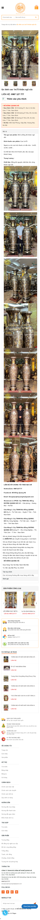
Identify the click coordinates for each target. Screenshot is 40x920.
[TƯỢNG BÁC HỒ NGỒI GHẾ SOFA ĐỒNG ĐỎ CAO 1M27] (6, 707)
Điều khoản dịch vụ (7, 818)
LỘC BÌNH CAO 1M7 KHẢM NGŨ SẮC (15, 611)
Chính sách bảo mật (8, 787)
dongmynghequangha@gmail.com (12, 883)
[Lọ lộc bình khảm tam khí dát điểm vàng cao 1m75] (29, 600)
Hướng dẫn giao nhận (8, 814)
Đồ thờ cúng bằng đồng (9, 847)
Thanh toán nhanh (13, 724)
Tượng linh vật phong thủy (10, 861)
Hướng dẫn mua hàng (8, 807)
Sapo (14, 913)
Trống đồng (5, 851)
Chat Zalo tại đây (30, 906)
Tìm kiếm (4, 766)
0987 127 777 (17, 94)
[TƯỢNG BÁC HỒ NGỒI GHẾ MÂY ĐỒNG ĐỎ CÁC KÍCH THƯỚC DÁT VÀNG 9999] (6, 659)
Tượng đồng (5, 840)
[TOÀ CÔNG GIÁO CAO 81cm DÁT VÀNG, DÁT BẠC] (6, 698)
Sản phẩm (5, 757)
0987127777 (16, 637)
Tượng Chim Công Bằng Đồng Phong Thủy (23, 676)
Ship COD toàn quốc (14, 718)
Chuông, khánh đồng (8, 858)
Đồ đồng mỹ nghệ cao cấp (10, 843)
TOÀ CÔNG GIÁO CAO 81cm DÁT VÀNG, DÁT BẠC (25, 695)
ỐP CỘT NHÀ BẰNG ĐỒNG (18, 666)
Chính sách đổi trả (7, 794)
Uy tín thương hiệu (13, 737)
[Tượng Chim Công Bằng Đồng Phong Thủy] (6, 678)
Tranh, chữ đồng (7, 854)
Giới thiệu (5, 754)
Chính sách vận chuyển (9, 790)
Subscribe (35, 903)
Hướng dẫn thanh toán (8, 810)
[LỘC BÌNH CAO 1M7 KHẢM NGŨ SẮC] (10, 600)
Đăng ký (4, 774)
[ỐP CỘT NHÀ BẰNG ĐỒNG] (7, 668)
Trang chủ (5, 750)
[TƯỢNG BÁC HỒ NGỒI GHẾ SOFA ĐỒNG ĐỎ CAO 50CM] (6, 688)
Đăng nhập (5, 770)
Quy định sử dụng (7, 797)
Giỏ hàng (4, 777)
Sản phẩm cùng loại (12, 588)
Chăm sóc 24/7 (12, 731)
